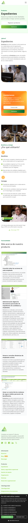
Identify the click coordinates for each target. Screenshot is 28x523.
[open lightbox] (14, 213)
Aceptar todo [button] (7, 517)
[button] (25, 2)
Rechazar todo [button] (20, 517)
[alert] (14, 508)
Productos (4, 10)
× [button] (26, 495)
